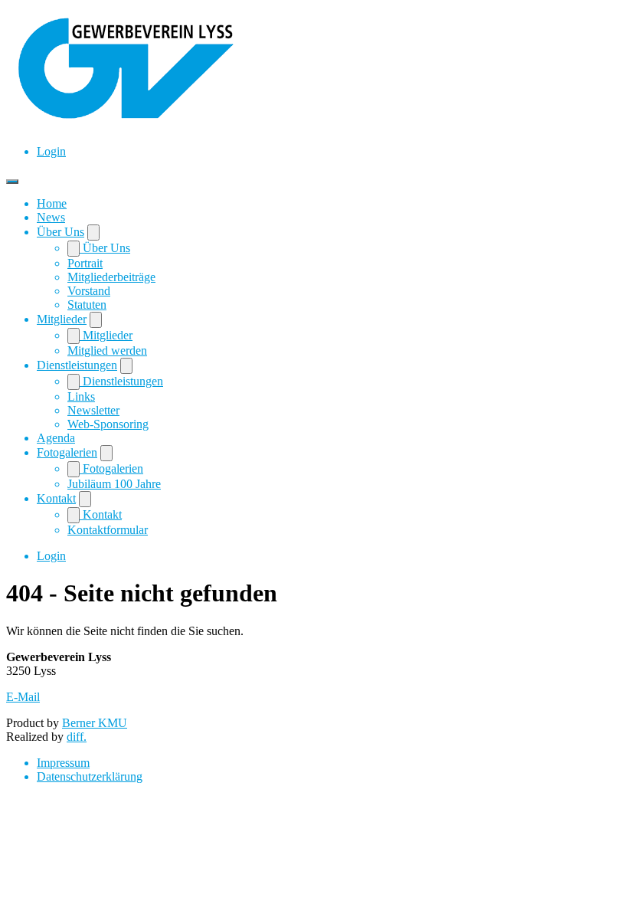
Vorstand (88, 290)
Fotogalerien (67, 452)
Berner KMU (94, 722)
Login (51, 151)
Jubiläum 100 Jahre (114, 483)
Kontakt (56, 498)
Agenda (56, 437)
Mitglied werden (107, 350)
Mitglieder (62, 319)
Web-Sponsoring (108, 424)
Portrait (85, 263)
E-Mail (23, 696)
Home (52, 203)
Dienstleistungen (77, 365)
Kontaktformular (107, 529)
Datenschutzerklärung (89, 776)
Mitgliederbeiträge (111, 276)
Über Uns (60, 231)
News (51, 217)
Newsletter (93, 410)
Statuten (86, 304)
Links (81, 396)
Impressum (63, 762)
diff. (77, 736)
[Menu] (12, 181)
